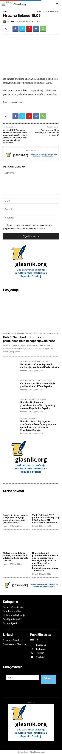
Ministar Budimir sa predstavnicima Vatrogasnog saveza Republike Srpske (37, 405)
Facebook (41, 645)
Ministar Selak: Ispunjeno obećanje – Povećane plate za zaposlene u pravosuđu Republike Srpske (38, 426)
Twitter (40, 653)
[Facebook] (15, 29)
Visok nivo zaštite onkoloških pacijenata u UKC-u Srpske (37, 385)
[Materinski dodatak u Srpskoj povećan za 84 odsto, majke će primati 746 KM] (16, 541)
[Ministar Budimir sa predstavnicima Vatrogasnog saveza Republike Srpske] (10, 405)
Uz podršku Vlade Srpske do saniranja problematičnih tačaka (39, 366)
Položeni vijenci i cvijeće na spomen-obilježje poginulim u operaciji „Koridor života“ (15, 519)
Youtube (40, 657)
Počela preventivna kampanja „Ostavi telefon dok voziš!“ (47, 132)
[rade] (5, 21)
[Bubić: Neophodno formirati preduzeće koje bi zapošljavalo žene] (31, 311)
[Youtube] (32, 657)
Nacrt (5, 11)
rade (12, 21)
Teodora (39, 333)
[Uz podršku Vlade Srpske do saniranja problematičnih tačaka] (10, 368)
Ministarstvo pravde (28, 418)
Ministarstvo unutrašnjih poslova (33, 399)
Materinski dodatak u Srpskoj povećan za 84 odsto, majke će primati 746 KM (15, 557)
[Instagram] (32, 649)
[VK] (36, 29)
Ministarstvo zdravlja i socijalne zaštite (35, 380)
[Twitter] (22, 29)
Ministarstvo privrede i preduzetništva (18, 333)
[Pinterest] (29, 29)
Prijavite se (48, 679)
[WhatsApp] (43, 29)
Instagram (41, 649)
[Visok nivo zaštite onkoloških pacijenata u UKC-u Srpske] (10, 387)
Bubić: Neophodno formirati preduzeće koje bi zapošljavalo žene (29, 339)
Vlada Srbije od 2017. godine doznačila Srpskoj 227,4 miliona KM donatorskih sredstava (45, 519)
